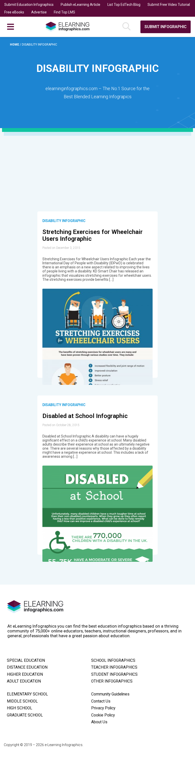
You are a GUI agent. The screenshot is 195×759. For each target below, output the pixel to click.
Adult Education (24, 681)
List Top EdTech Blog (123, 5)
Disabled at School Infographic (85, 416)
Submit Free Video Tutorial (169, 5)
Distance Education (27, 667)
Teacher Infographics (114, 667)
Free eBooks (14, 12)
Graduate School (25, 715)
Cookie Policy (103, 715)
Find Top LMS (64, 12)
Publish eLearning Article (80, 5)
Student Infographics (114, 674)
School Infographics (113, 660)
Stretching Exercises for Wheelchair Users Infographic (92, 235)
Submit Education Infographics (29, 5)
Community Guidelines (110, 694)
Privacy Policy (103, 708)
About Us (99, 722)
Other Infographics (112, 681)
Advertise (39, 12)
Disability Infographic (63, 221)
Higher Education (25, 674)
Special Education (26, 660)
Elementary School (27, 694)
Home (15, 44)
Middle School (22, 701)
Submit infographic (165, 26)
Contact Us (100, 701)
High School (19, 708)
